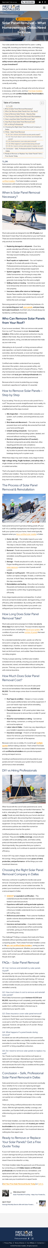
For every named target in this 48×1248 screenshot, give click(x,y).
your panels (27, 307)
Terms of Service (20, 1243)
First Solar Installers (35, 91)
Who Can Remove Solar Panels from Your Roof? (21, 111)
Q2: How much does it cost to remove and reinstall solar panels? (25, 138)
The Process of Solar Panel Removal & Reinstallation (23, 116)
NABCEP (10, 896)
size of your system (33, 629)
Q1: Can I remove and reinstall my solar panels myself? (24, 134)
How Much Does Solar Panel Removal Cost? (20, 122)
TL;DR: (10, 106)
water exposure (12, 567)
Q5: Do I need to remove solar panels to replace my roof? (25, 146)
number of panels (31, 632)
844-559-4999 (29, 2)
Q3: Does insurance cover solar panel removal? (22, 141)
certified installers (8, 181)
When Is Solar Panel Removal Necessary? (19, 109)
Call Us (40, 1184)
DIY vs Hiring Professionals (14, 124)
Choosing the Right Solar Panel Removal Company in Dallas (23, 128)
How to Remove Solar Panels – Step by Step (20, 114)
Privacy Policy (8, 1243)
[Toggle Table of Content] (40, 103)
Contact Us (40, 1243)
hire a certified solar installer (26, 534)
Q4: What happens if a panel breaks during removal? (24, 144)
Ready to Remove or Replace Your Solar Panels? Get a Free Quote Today (23, 155)
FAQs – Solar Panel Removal (15, 132)
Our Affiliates (31, 1243)
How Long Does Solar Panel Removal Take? (20, 119)
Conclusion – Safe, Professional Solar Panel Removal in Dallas (24, 150)
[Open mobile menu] (44, 8)
